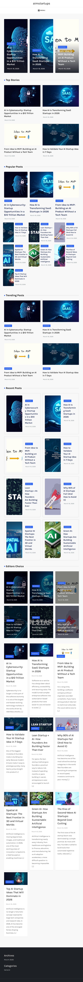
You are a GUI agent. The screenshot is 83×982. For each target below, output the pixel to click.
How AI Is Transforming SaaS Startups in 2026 (40, 208)
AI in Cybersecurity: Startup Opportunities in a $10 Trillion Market (18, 113)
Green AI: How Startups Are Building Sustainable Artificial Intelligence (69, 540)
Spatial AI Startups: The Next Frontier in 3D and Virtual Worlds (21, 254)
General (11, 43)
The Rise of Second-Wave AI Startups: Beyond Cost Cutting (71, 254)
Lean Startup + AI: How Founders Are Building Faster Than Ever (47, 232)
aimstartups (41, 3)
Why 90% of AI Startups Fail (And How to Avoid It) (69, 494)
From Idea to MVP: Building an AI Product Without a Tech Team (66, 58)
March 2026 (9, 960)
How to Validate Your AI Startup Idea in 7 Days (21, 230)
